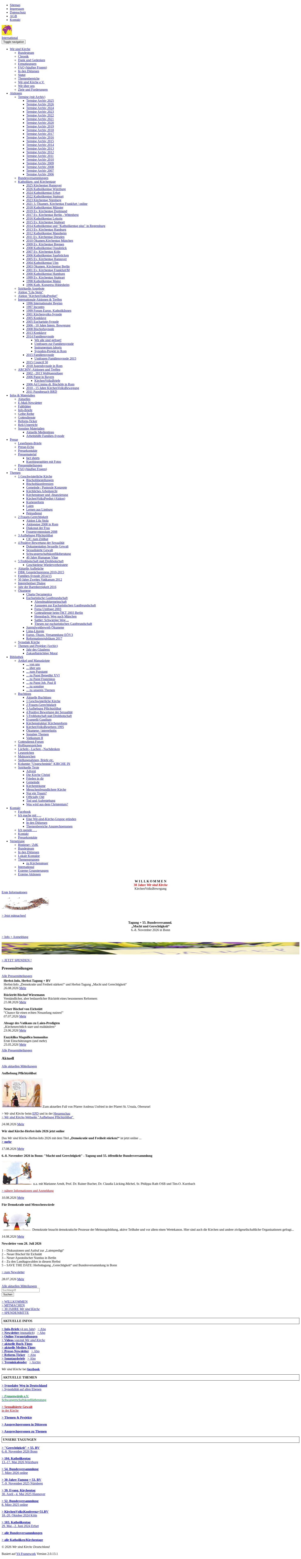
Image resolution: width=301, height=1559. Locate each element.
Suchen (7, 1294)
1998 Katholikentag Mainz (43, 281)
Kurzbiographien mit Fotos (43, 461)
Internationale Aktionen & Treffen (40, 299)
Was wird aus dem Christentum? (47, 804)
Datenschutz (18, 12)
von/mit (29, 1340)
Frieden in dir (35, 778)
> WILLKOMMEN (15, 1301)
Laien (30, 506)
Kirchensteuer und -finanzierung (47, 495)
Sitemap (15, 5)
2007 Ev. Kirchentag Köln (43, 251)
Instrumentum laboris (48, 347)
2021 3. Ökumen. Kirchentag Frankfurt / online (56, 203)
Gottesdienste (26, 417)
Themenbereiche (29, 78)
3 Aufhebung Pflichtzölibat (35, 535)
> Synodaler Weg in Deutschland (24, 1385)
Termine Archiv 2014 (40, 145)
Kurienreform (35, 502)
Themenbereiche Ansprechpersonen (49, 826)
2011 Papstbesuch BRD (41, 391)
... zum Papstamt (37, 671)
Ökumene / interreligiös (41, 730)
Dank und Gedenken (31, 60)
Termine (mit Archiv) (31, 97)
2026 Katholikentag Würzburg (46, 189)
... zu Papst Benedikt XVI (43, 675)
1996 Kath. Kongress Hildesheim (47, 285)
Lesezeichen (26, 752)
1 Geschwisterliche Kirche (35, 476)
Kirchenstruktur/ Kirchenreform (46, 723)
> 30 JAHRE (21, 1309)
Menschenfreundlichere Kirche (46, 789)
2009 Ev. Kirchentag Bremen (45, 244)
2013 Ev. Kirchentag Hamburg (46, 229)
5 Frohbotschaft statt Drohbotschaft (40, 561)
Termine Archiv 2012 (40, 152)
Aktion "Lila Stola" (30, 292)
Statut (21, 75)
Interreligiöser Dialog (31, 583)
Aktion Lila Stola (37, 520)
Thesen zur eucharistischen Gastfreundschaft (63, 623)
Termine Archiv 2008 (40, 167)
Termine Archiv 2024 (40, 108)
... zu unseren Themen (40, 690)
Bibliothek (16, 657)
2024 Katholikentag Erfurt (43, 192)
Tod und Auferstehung (40, 800)
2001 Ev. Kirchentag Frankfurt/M (48, 270)
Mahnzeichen (26, 756)
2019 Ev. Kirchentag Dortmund (46, 211)
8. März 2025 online (20, 1502)
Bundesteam (26, 52)
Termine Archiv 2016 (40, 137)
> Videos (8, 1340)
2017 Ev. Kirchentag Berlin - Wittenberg (52, 215)
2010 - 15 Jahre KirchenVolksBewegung (52, 388)
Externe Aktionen (29, 874)
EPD (35, 1113)
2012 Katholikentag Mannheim (46, 233)
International (10, 38)
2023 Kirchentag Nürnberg (43, 200)
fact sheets (33, 458)
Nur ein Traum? (36, 793)
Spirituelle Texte (28, 767)
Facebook (24, 811)
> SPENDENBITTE (15, 1312)
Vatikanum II (34, 738)
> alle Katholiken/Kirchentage (22, 1540)
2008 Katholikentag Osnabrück (46, 248)
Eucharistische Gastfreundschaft (47, 598)
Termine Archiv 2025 (40, 100)
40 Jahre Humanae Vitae (42, 557)
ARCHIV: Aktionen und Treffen (39, 369)
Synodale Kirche (29, 642)
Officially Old (35, 797)
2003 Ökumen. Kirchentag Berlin (48, 266)
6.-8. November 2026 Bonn (21, 1449)
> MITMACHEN (13, 1305)
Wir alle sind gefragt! (47, 340)
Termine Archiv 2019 (40, 126)
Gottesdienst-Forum (31, 741)
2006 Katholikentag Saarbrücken (47, 255)
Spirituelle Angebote (31, 288)
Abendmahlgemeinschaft (50, 601)
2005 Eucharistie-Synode (42, 321)
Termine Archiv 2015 (40, 141)
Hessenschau (61, 1113)
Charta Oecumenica (39, 594)
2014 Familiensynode (40, 336)
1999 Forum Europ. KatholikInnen (48, 310)
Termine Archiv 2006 (40, 174)
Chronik (23, 56)
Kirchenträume (35, 786)
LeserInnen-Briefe (30, 443)
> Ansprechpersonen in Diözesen (24, 1424)
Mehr (22, 988)
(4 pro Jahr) (18, 1329)
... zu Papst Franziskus (40, 679)
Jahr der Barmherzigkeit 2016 (37, 587)
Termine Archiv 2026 (40, 104)
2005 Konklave (36, 318)
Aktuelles (24, 399)
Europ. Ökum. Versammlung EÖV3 (49, 635)
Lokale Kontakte (29, 856)
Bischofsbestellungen (40, 480)
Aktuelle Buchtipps (38, 697)
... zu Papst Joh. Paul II (41, 682)
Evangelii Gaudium (38, 719)
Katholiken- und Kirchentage (37, 181)
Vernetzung (17, 841)
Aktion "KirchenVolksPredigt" (38, 296)
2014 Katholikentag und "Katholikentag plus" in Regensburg (65, 226)
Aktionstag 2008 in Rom (42, 524)
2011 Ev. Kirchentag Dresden (45, 237)
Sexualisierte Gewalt (39, 550)
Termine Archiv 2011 (40, 156)
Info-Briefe (25, 410)
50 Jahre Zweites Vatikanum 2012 (40, 579)
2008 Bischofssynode (40, 329)
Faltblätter (24, 406)
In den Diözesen (28, 71)
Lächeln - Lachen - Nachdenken (39, 749)
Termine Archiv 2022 (40, 115)
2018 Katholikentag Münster (44, 207)
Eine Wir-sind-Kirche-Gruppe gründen (51, 819)
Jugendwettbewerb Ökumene (45, 627)
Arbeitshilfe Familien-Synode (45, 436)
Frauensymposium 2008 (41, 531)
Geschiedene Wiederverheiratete (47, 565)
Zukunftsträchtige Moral (42, 653)
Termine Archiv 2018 (40, 130)
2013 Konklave (36, 332)
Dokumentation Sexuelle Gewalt (47, 546)
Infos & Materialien (22, 395)
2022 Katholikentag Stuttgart (44, 196)
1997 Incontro (35, 307)
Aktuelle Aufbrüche (31, 568)
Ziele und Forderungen (33, 89)
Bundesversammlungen (33, 178)
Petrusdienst (34, 513)
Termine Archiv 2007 (40, 170)
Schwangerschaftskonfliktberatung (48, 553)
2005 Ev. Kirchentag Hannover (46, 259)
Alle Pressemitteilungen (17, 976)
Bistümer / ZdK (28, 845)
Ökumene (24, 590)
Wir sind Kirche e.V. (31, 82)
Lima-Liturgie (35, 631)
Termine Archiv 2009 (40, 163)
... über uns (33, 668)
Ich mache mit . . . (29, 815)
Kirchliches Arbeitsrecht (41, 491)
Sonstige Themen (37, 734)
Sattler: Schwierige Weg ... (51, 620)
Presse (14, 439)
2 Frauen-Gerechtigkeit (33, 517)
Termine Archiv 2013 (40, 148)
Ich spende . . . (27, 830)
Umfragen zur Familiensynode (54, 343)
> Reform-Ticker (13, 1355)
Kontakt (15, 19)
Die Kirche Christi (38, 775)
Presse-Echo (26, 447)
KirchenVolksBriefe (47, 380)
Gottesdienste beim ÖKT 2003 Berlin (58, 612)
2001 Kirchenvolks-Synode (44, 314)
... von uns (33, 664)
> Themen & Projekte (17, 1417)
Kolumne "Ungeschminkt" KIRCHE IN (44, 763)
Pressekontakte (27, 450)
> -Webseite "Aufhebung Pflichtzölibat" (38, 1117)
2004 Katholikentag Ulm (42, 262)
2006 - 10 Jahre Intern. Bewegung (48, 325)
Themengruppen (28, 859)
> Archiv (35, 1362)
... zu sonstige (35, 686)
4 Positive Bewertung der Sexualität (41, 542)
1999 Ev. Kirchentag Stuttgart (45, 277)
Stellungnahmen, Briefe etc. (36, 760)
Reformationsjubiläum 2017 (44, 638)
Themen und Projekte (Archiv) (38, 646)
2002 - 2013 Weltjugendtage (44, 373)
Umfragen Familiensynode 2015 (55, 358)
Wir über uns (26, 86)
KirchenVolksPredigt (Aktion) (45, 498)
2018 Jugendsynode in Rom (44, 366)
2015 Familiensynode (40, 355)
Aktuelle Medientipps (40, 432)
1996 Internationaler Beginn (44, 303)
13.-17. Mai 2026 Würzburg (20, 1460)
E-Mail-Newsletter (30, 402)
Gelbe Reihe (26, 413)
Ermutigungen (27, 63)
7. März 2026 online (20, 1470)
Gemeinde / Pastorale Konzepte (46, 487)
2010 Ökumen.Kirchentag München (49, 240)
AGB (13, 16)
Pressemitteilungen (30, 465)
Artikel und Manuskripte (34, 660)
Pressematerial (27, 454)
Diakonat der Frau (38, 528)
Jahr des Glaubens (38, 649)
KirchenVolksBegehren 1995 (45, 727)
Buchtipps (24, 693)
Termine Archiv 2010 (40, 159)
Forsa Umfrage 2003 (47, 609)
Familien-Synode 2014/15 (35, 576)
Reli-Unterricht (27, 425)
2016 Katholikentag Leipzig (44, 218)
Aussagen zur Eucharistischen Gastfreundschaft (65, 605)
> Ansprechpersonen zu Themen (24, 1431)
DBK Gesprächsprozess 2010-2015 (41, 572)
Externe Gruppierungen (33, 870)
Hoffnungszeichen (30, 745)
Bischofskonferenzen (39, 483)
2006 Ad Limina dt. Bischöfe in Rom (50, 384)
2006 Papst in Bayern (40, 377)
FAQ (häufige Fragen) (32, 67)
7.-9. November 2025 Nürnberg (22, 1481)
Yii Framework (26, 1554)
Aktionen (16, 93)
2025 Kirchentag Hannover (44, 185)
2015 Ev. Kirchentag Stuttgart (45, 222)
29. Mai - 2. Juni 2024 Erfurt (20, 1524)
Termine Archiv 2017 (40, 133)
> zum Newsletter (13, 1272)
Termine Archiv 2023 (40, 111)
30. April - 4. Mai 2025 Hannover (23, 1492)
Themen (15, 472)
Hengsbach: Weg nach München (55, 616)
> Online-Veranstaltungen (19, 1336)
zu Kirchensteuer (37, 863)
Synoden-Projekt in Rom (50, 351)
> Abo (42, 1329)
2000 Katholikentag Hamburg (45, 273)
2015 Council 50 (37, 362)
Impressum (17, 8)
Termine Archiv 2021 (40, 119)
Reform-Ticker (27, 421)
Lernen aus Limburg (39, 509)
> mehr (7, 1142)
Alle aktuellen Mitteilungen (19, 1066)
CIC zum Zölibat (37, 539)
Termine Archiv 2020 (40, 122)
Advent (31, 771)
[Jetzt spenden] (150, 953)
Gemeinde (33, 782)
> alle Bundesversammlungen (22, 1533)
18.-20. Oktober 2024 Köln (25, 1513)
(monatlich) (18, 1332)
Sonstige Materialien (31, 428)
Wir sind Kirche (20, 49)
